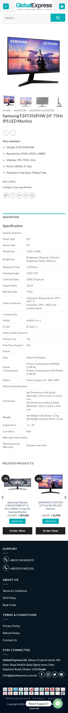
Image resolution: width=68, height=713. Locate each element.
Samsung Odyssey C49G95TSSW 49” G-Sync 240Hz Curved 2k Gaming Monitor (17, 507)
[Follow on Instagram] (48, 675)
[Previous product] (13, 133)
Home (7, 110)
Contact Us (10, 640)
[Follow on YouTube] (61, 675)
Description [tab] (11, 217)
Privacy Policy (11, 626)
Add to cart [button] (17, 521)
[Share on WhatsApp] (6, 195)
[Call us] (6, 559)
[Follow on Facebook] (42, 675)
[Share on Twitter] (19, 195)
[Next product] (6, 133)
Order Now (17, 530)
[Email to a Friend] (26, 195)
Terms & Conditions (15, 590)
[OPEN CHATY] (58, 703)
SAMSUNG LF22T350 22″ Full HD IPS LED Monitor (50, 505)
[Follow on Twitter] (55, 675)
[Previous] (8, 61)
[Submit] (58, 18)
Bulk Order (10, 605)
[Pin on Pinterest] (32, 195)
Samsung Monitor (41, 110)
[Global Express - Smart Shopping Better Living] (34, 6)
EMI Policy (9, 597)
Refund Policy (11, 633)
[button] (6, 6)
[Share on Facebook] (13, 195)
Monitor (20, 110)
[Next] (59, 61)
